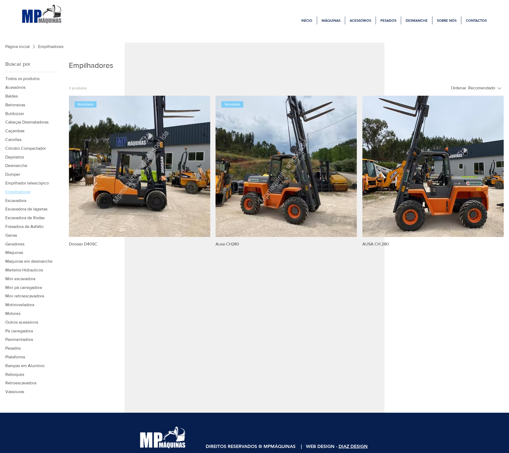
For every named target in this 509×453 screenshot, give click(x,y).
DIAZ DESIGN (353, 446)
